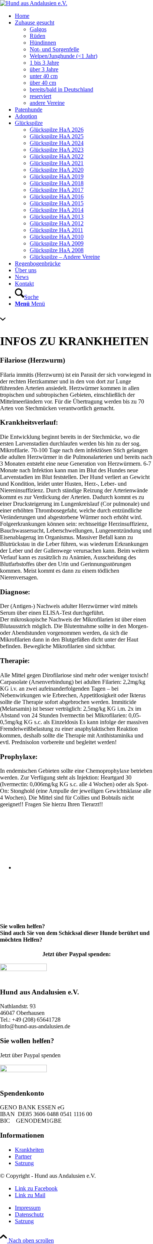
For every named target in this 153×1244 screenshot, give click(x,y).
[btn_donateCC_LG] (23, 969)
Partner (23, 1156)
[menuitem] (84, 16)
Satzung (24, 1163)
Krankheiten (29, 1150)
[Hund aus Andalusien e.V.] (33, 3)
